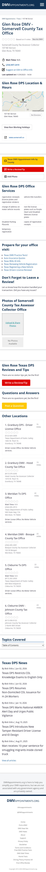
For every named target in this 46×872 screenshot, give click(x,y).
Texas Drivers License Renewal (18, 270)
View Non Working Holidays (17, 127)
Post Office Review (23, 863)
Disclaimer (23, 844)
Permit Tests (23, 856)
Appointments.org (18, 5)
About (23, 835)
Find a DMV (23, 825)
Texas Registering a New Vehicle (18, 267)
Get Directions (36, 115)
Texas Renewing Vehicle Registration (20, 264)
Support (23, 838)
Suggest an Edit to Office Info (19, 69)
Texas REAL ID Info (12, 261)
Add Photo (12, 176)
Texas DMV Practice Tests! (15, 255)
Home (23, 822)
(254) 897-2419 (12, 65)
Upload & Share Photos (13, 324)
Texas (19, 19)
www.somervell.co (16, 137)
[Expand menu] (42, 4)
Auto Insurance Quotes (14, 258)
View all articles (9, 760)
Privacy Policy (23, 841)
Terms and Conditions (23, 848)
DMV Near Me (23, 828)
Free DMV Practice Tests (23, 850)
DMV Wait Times (23, 853)
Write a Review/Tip (16, 169)
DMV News (23, 831)
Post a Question (14, 405)
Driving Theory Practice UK (23, 860)
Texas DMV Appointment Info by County (22, 161)
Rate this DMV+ (38, 39)
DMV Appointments (8, 19)
